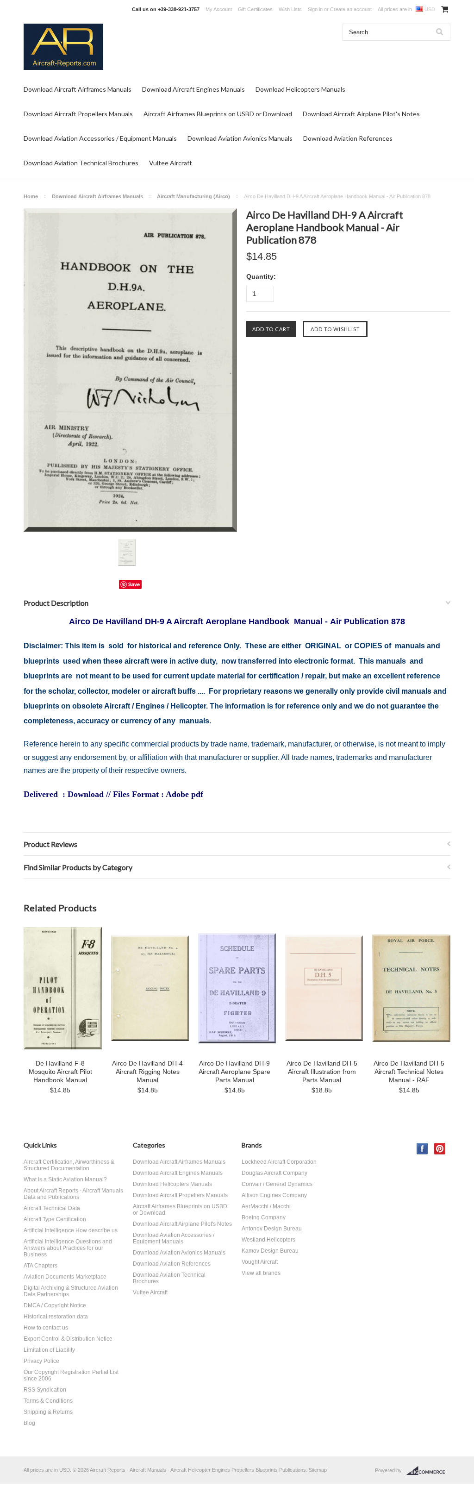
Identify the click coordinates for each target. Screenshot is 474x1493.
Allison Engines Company (274, 1195)
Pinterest (440, 1148)
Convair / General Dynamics (277, 1184)
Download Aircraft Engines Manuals (193, 89)
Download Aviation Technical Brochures (81, 163)
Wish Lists (290, 9)
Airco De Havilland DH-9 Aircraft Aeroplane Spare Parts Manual (234, 1072)
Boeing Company (264, 1217)
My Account (219, 9)
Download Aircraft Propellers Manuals (78, 114)
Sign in (315, 9)
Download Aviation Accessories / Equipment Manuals (100, 138)
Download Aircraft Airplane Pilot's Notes (361, 114)
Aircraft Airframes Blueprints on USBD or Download (217, 114)
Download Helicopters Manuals (300, 89)
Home (31, 196)
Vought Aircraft (260, 1262)
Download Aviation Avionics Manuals (240, 138)
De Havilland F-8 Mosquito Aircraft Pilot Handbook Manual (60, 1072)
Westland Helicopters (268, 1239)
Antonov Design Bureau (272, 1228)
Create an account (351, 9)
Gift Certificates (255, 9)
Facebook (422, 1148)
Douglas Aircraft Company (274, 1173)
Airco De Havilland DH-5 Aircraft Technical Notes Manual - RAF (409, 1072)
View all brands (261, 1273)
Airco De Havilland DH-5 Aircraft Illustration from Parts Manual (322, 1072)
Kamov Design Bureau (270, 1251)
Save (134, 584)
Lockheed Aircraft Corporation (279, 1162)
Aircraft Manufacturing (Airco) (193, 196)
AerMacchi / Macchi (266, 1206)
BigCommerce (428, 1471)
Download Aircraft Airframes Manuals (77, 89)
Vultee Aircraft (170, 163)
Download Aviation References (348, 138)
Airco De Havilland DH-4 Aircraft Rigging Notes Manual (147, 1072)
